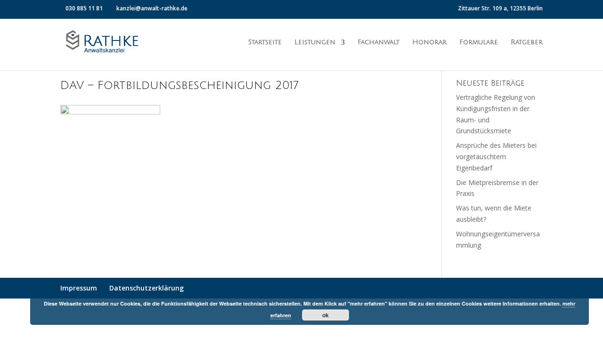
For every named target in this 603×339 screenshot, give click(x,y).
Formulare (478, 42)
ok (325, 315)
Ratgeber (527, 42)
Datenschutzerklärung (146, 287)
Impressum (78, 287)
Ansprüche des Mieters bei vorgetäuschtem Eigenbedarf (496, 156)
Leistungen (314, 42)
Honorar (429, 42)
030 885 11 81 (84, 8)
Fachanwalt (378, 42)
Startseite (265, 42)
